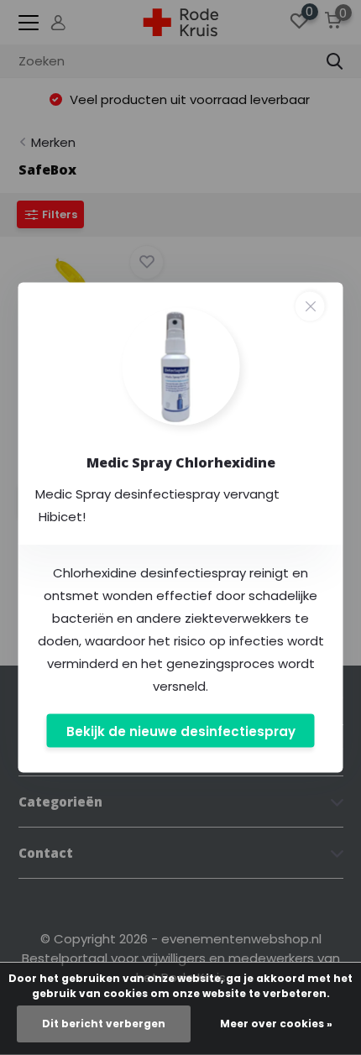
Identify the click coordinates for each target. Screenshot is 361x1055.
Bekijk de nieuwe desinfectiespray (181, 730)
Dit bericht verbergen (103, 1023)
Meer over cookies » (276, 1023)
